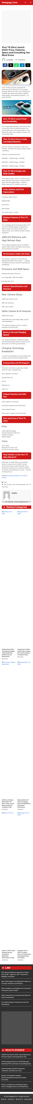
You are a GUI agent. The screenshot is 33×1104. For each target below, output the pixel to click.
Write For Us (19, 1099)
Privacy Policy (28, 1099)
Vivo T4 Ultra (8, 484)
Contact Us (11, 1099)
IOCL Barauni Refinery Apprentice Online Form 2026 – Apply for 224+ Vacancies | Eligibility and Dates (15, 974)
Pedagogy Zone (9, 2)
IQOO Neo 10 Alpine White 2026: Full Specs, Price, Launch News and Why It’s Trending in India (8, 803)
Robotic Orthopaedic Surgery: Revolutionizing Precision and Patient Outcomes (13, 1077)
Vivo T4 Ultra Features (18, 484)
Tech (5, 482)
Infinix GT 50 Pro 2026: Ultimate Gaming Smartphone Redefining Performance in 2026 (8, 954)
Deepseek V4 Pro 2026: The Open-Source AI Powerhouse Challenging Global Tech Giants (24, 954)
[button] (25, 2)
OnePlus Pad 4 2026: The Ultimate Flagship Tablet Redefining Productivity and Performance (8, 653)
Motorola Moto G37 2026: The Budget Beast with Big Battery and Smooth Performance (24, 803)
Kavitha (10, 60)
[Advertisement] (16, 26)
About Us (3, 1099)
